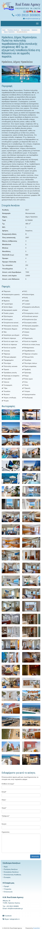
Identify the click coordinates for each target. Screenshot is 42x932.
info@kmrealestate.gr (32, 18)
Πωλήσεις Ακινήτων (13, 30)
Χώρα (4, 808)
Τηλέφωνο (5, 816)
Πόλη (4, 800)
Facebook (8, 916)
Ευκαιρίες (7, 877)
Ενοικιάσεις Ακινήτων (11, 872)
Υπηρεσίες (7, 889)
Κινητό (4, 824)
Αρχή (3, 30)
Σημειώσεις (6, 832)
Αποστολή (35, 856)
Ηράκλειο (34, 30)
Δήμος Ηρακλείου (9, 32)
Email (4, 792)
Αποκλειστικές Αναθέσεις (12, 875)
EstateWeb (36, 928)
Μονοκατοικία (25, 30)
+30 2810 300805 (27, 15)
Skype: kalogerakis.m (12, 919)
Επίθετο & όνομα (8, 784)
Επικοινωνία (8, 892)
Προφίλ (6, 886)
